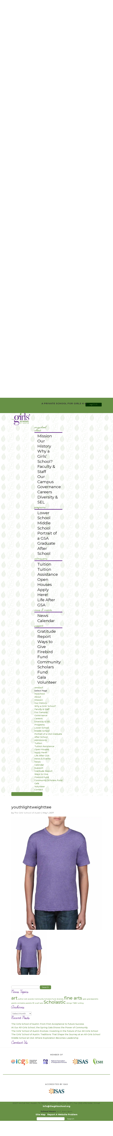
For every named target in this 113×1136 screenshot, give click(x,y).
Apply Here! (43, 592)
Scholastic (55, 1002)
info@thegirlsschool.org (56, 1106)
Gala (41, 677)
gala (84, 999)
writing (81, 1003)
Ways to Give (45, 644)
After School (43, 551)
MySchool (40, 427)
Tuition (44, 564)
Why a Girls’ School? (45, 456)
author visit (22, 999)
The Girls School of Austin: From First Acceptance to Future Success (47, 1024)
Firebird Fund (45, 654)
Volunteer (47, 682)
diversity (60, 999)
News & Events (43, 610)
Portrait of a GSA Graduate (47, 538)
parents (29, 1003)
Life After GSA (46, 602)
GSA (94, 404)
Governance (49, 486)
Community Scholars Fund (49, 667)
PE (33, 1003)
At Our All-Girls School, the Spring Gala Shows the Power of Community (49, 1027)
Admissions (41, 559)
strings (69, 1003)
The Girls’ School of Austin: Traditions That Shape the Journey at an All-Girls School (55, 1034)
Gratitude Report (46, 634)
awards (31, 999)
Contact (38, 688)
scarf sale (39, 1003)
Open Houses (44, 582)
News (42, 615)
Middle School (44, 526)
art (14, 998)
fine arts (73, 998)
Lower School (43, 515)
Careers (44, 491)
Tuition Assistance (47, 572)
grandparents (92, 999)
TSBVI (75, 1003)
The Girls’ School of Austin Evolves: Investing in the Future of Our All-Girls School (54, 1031)
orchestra (21, 1003)
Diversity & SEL (47, 500)
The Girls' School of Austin (27, 812)
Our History (44, 444)
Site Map (40, 1114)
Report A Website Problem (62, 1114)
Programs (40, 507)
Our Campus (45, 479)
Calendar (46, 620)
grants (14, 1003)
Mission (44, 436)
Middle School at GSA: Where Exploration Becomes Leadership (44, 1038)
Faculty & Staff (46, 469)
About (37, 430)
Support (38, 626)
